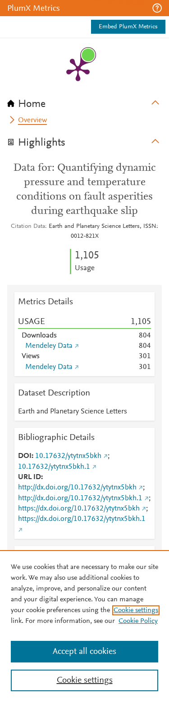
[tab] (84, 101)
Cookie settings (136, 610)
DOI (25, 456)
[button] (157, 8)
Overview (32, 120)
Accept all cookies (84, 651)
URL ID (29, 477)
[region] (84, 626)
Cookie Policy (138, 621)
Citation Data (28, 226)
